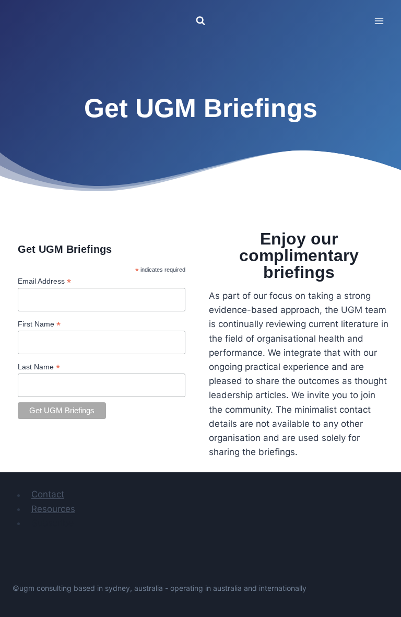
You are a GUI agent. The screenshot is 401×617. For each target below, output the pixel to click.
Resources (53, 509)
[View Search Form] (200, 20)
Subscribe (52, 523)
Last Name (39, 367)
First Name (39, 324)
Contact (47, 495)
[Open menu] (378, 21)
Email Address (44, 281)
